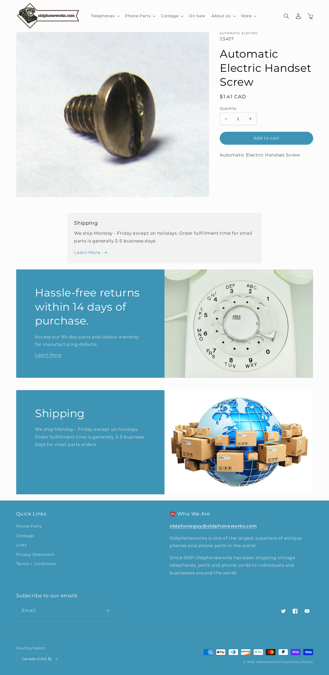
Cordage (25, 535)
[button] (105, 16)
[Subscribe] (107, 610)
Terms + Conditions (36, 564)
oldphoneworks (268, 662)
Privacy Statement (35, 554)
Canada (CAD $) (37, 659)
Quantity (228, 108)
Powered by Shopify (297, 662)
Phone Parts (29, 526)
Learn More (87, 252)
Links (21, 545)
